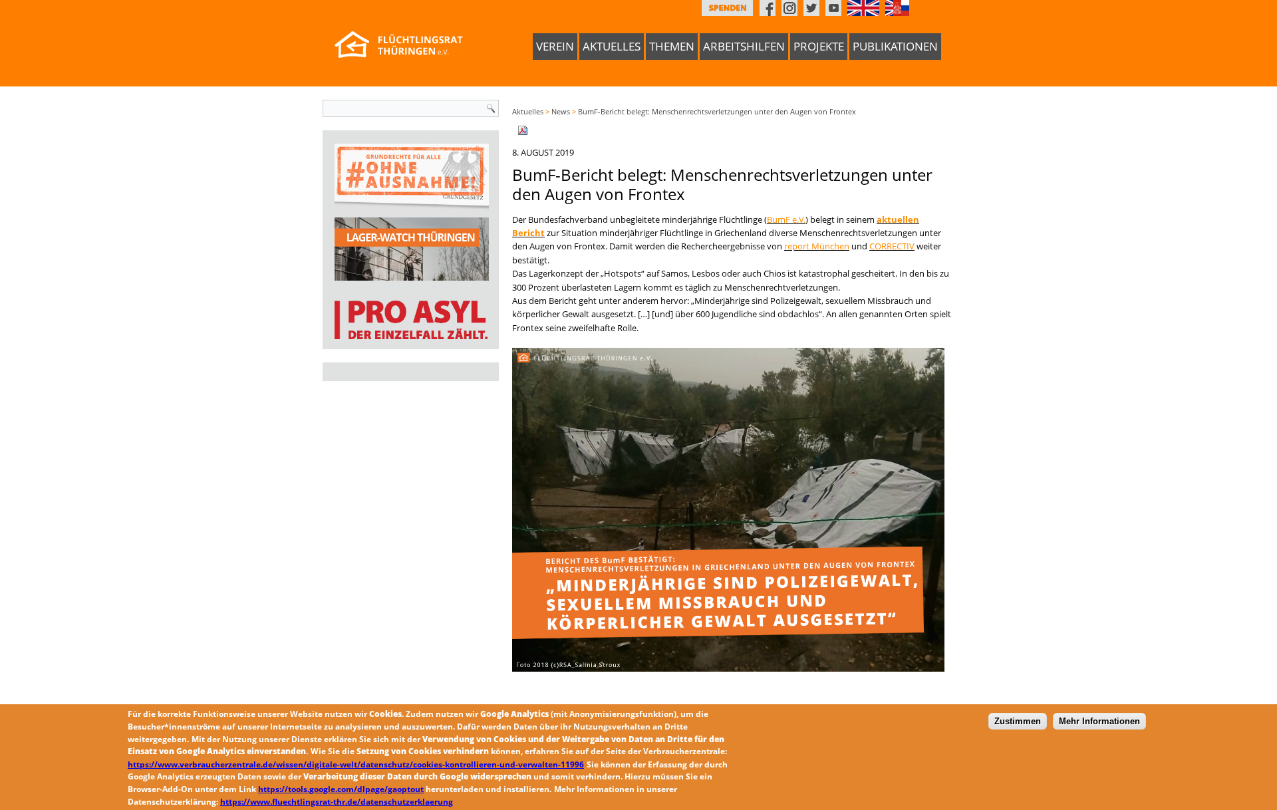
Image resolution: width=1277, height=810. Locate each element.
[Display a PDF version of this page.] (522, 129)
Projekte (818, 46)
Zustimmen (1017, 721)
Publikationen (895, 46)
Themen (671, 46)
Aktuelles (611, 46)
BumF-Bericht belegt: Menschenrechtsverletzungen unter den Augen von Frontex (717, 111)
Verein (555, 46)
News (560, 111)
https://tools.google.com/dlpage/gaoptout (341, 788)
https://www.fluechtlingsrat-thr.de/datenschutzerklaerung (336, 801)
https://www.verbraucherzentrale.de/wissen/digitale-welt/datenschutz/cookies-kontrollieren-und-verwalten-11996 (356, 763)
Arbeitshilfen (744, 46)
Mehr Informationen (1099, 721)
